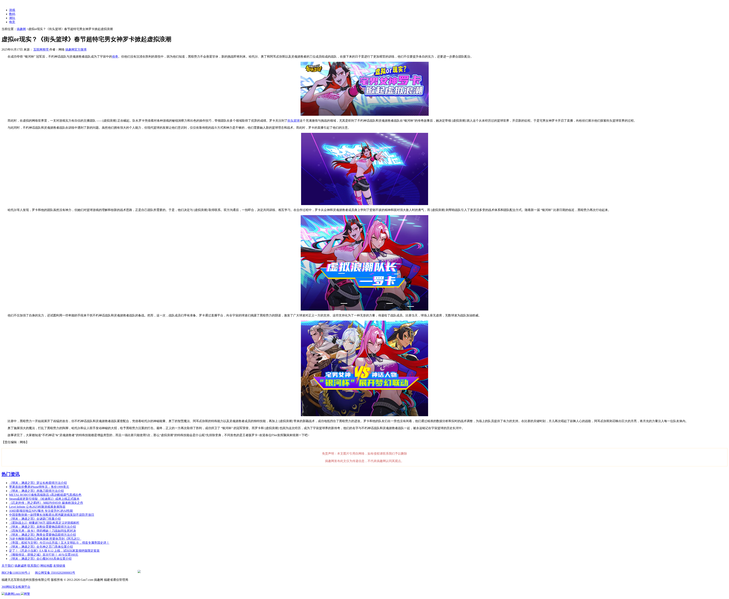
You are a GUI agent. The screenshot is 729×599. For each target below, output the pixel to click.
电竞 (12, 22)
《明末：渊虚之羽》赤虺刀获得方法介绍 (36, 490)
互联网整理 (41, 49)
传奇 (115, 56)
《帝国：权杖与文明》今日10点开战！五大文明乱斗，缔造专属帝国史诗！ (59, 542)
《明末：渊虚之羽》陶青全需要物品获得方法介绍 (42, 534)
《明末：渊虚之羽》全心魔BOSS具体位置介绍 (40, 558)
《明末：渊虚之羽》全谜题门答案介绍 (35, 518)
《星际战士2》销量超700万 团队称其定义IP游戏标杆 (44, 522)
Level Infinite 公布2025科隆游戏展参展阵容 (37, 506)
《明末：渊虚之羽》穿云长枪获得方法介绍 (38, 482)
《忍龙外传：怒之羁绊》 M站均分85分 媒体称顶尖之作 (46, 502)
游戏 (12, 10)
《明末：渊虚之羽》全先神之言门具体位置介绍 (41, 546)
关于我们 (8, 565)
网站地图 (46, 565)
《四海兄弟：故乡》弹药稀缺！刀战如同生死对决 (42, 530)
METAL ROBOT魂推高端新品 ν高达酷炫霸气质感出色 (45, 494)
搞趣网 (21, 29)
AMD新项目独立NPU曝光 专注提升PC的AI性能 (41, 510)
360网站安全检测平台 (16, 586)
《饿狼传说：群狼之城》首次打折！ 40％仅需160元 (43, 554)
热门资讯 (11, 474)
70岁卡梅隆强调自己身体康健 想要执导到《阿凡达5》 (45, 538)
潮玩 (12, 18)
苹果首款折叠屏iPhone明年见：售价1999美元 (39, 486)
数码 (12, 14)
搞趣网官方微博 (76, 49)
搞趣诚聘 (20, 565)
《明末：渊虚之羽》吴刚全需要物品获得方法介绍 (42, 526)
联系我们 (33, 565)
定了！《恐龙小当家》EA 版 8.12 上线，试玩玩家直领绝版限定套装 (54, 550)
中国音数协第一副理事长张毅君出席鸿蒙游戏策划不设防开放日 (51, 514)
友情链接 (59, 565)
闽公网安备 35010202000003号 (55, 572)
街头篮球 (293, 120)
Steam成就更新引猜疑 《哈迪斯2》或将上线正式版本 (44, 498)
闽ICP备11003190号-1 (16, 572)
